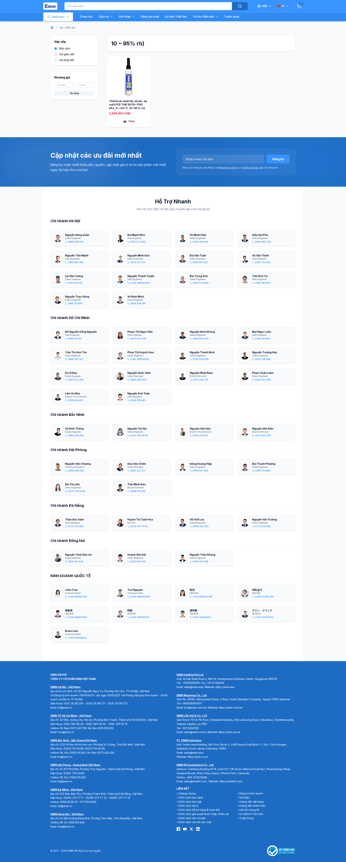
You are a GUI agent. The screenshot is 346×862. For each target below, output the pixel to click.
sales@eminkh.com (195, 781)
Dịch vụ (104, 16)
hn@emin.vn (65, 707)
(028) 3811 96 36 (73, 723)
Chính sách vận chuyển (192, 818)
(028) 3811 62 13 (117, 723)
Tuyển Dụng (246, 818)
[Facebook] (178, 829)
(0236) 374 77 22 (96, 797)
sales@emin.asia (193, 687)
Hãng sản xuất (150, 16)
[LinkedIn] (198, 829)
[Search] (240, 6)
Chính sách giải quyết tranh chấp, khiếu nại (203, 813)
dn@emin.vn (65, 806)
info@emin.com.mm (195, 707)
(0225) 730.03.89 (73, 773)
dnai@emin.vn (66, 826)
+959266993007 (192, 703)
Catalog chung (187, 793)
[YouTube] (185, 829)
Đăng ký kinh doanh (251, 793)
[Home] (51, 27)
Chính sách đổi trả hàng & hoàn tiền (199, 809)
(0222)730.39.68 (73, 748)
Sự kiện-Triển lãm (176, 16)
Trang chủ (86, 16)
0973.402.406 (105, 752)
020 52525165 (190, 728)
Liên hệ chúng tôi (249, 809)
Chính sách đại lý (188, 805)
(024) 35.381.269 (73, 703)
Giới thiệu (125, 16)
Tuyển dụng (231, 16)
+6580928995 (191, 682)
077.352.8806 (88, 801)
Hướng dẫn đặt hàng (251, 801)
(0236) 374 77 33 (119, 797)
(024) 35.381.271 (95, 703)
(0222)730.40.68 (95, 748)
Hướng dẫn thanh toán (252, 805)
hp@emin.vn (65, 781)
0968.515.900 (78, 777)
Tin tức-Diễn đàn (203, 16)
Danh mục (58, 16)
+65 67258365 (215, 682)
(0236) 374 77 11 (73, 797)
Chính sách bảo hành (190, 797)
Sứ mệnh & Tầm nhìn (251, 813)
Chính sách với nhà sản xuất (194, 822)
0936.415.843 (78, 752)
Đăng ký (278, 159)
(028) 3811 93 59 (96, 723)
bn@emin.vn (65, 756)
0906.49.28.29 (68, 801)
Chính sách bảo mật (252, 167)
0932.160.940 (76, 822)
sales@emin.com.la (195, 732)
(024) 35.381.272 (118, 703)
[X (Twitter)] (191, 829)
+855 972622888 (196, 777)
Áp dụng (74, 93)
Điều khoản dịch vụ (229, 167)
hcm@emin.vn (66, 732)
